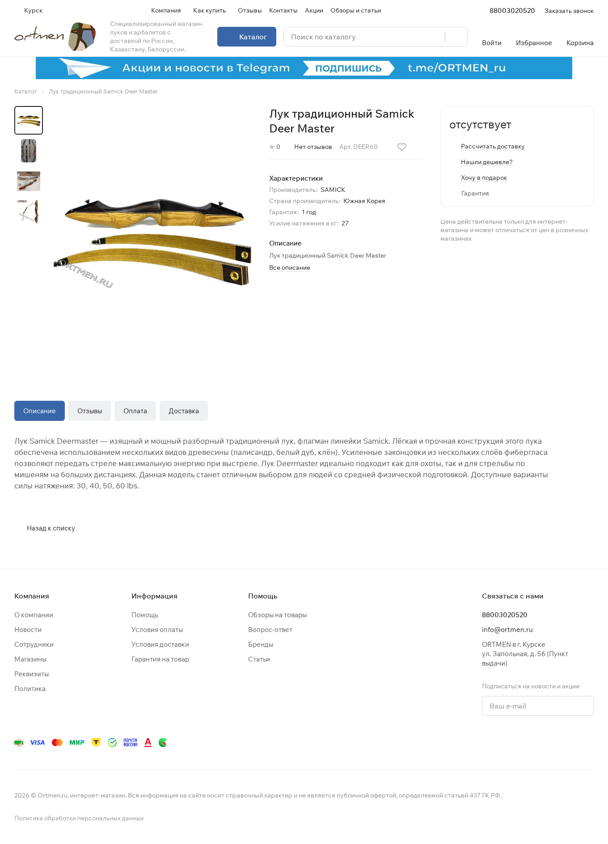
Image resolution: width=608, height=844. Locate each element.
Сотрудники (34, 644)
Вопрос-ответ (270, 629)
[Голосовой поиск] (435, 36)
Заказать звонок (569, 10)
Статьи (259, 659)
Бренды (260, 644)
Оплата (135, 411)
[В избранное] (401, 147)
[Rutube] (552, 742)
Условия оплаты (157, 629)
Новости (28, 629)
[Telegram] (481, 742)
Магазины (30, 659)
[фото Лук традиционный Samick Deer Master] (152, 238)
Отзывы (89, 411)
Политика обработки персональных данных (79, 818)
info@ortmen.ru (507, 629)
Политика (30, 688)
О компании (33, 615)
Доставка (184, 411)
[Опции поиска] (415, 36)
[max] (588, 742)
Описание (39, 411)
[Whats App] (516, 742)
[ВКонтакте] (463, 742)
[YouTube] (499, 742)
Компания (31, 595)
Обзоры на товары (277, 615)
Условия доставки (160, 644)
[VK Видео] (570, 742)
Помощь (144, 615)
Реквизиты (31, 674)
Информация (154, 595)
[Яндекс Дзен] (534, 742)
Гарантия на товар (160, 659)
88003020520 (512, 10)
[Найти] (456, 36)
